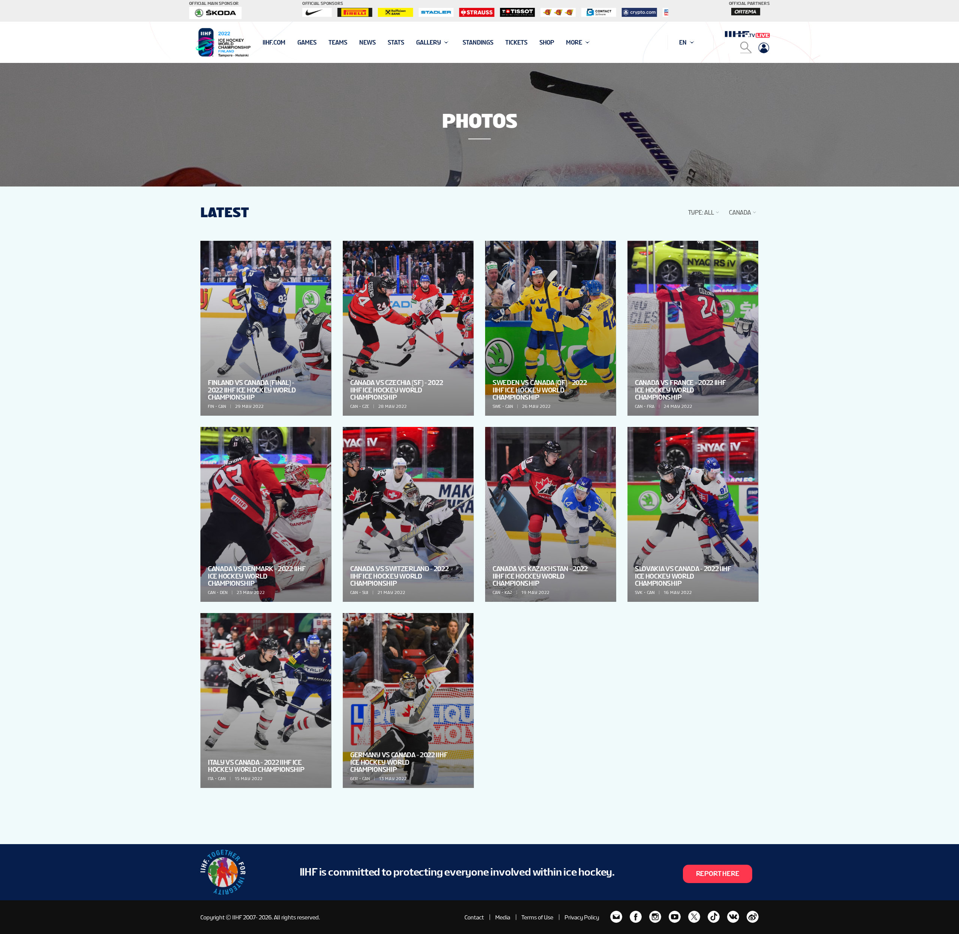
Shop (546, 42)
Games (307, 42)
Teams (338, 42)
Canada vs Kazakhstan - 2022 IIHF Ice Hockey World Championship (540, 575)
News (367, 42)
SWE (497, 406)
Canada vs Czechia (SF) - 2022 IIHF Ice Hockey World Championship (396, 389)
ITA (211, 778)
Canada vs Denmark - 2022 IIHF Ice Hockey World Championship (256, 575)
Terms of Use (537, 917)
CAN (222, 406)
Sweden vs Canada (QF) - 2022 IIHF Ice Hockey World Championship (540, 389)
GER (354, 778)
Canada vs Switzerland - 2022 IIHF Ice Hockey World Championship (399, 575)
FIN (211, 406)
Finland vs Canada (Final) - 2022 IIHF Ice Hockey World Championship (252, 389)
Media (502, 917)
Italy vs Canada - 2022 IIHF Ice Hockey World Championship (256, 766)
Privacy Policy (582, 917)
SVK (638, 592)
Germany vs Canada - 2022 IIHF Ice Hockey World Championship (398, 762)
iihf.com (274, 42)
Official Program (289, 42)
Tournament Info (289, 42)
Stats (396, 42)
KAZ (508, 592)
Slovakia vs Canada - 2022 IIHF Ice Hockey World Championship (683, 575)
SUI (365, 592)
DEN (223, 592)
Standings (478, 42)
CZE (365, 406)
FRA (650, 406)
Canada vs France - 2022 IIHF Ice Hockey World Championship (680, 389)
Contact (474, 917)
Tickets (516, 42)
